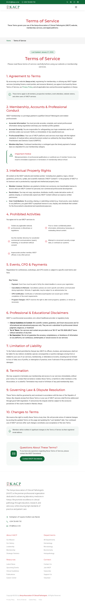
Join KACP (47, 568)
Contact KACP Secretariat (32, 459)
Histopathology (49, 553)
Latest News (10, 564)
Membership (10, 550)
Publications (10, 574)
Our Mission (10, 540)
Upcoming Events (12, 568)
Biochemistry (48, 550)
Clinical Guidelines (12, 571)
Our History (10, 543)
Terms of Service (21, 599)
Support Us (48, 574)
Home (8, 41)
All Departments (49, 540)
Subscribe (47, 571)
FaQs (40, 599)
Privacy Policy (27, 87)
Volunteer (47, 578)
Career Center (11, 578)
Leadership (10, 547)
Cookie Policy (32, 599)
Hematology (48, 543)
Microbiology (48, 547)
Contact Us (48, 564)
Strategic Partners (12, 553)
